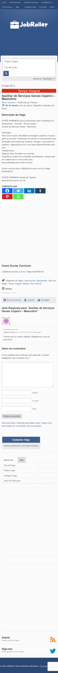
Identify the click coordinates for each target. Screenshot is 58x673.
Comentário (8, 329)
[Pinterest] (7, 196)
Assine (6, 637)
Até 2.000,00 (35, 283)
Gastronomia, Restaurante (35, 280)
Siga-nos (7, 649)
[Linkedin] (29, 190)
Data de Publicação (12, 480)
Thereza (33, 102)
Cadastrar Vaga (30, 7)
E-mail (36, 400)
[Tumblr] (40, 190)
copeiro (20, 336)
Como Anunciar (15, 2)
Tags (22, 460)
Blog (17, 7)
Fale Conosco (7, 7)
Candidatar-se (47, 2)
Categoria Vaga (10, 475)
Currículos (43, 7)
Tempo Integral (14, 283)
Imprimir (31, 299)
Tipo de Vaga (9, 465)
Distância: (37, 78)
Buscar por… (9, 460)
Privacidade (44, 666)
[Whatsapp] (18, 196)
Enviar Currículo (14, 299)
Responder (37, 332)
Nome (36, 392)
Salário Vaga (9, 470)
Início (4, 2)
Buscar (6, 73)
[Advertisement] (33, 39)
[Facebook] (7, 190)
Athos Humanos (9, 102)
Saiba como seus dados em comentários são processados (27, 424)
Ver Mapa (45, 299)
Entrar (52, 7)
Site (34, 408)
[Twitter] (18, 190)
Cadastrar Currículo (31, 2)
